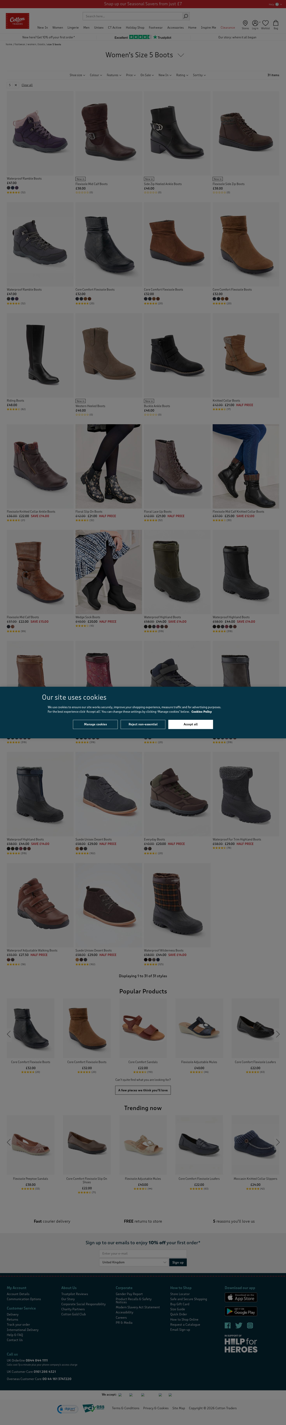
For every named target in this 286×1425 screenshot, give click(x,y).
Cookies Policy (201, 711)
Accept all (191, 724)
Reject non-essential (143, 724)
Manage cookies (95, 724)
